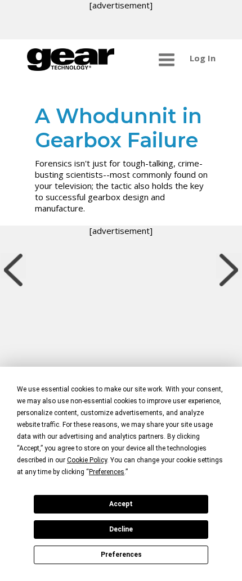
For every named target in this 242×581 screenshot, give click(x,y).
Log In (203, 58)
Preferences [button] (106, 472)
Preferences (121, 555)
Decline (121, 529)
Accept (121, 504)
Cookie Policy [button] (87, 460)
